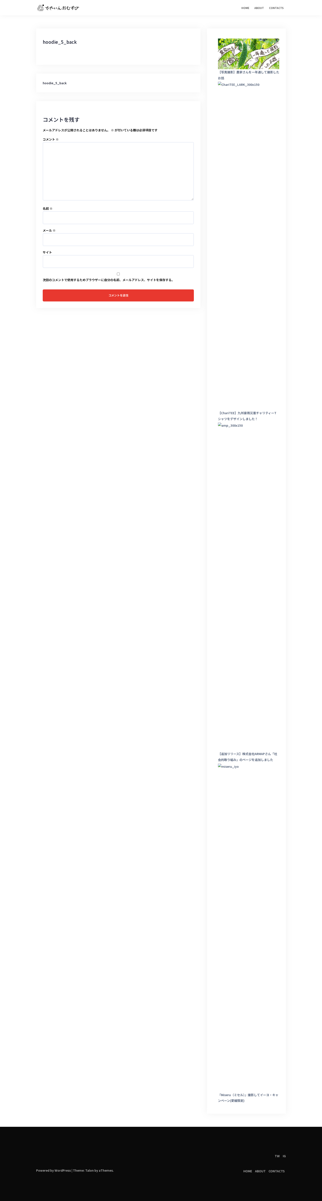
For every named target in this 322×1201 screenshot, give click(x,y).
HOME (245, 8)
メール (49, 230)
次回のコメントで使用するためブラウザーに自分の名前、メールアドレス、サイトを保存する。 (109, 280)
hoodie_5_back (55, 83)
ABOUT (259, 8)
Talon (89, 1170)
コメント (51, 139)
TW (277, 1156)
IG (284, 1156)
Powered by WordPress (53, 1170)
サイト (47, 252)
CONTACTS (276, 8)
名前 (48, 208)
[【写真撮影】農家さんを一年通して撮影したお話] (248, 54)
